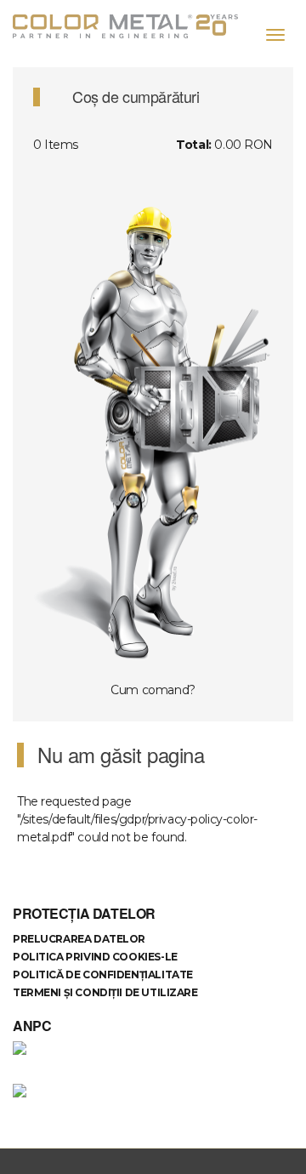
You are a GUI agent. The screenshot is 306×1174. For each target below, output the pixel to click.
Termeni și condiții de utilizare (105, 992)
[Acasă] (132, 26)
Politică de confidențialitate (103, 974)
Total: (193, 144)
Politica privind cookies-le (95, 956)
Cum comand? (152, 690)
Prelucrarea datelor (79, 938)
